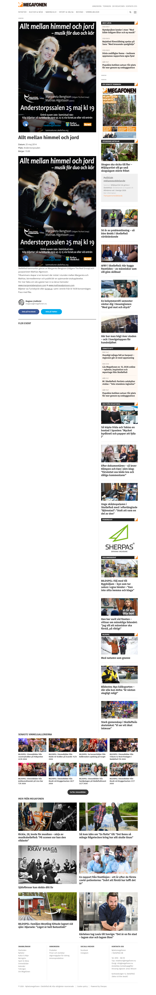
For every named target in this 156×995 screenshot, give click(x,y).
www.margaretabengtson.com (32, 285)
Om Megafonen (118, 6)
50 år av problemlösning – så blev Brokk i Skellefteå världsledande (118, 233)
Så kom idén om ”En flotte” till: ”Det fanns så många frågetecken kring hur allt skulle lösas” (106, 836)
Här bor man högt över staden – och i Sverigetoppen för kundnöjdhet (118, 339)
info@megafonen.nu (125, 963)
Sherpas (103, 986)
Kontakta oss (131, 6)
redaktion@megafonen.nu (126, 961)
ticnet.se (49, 288)
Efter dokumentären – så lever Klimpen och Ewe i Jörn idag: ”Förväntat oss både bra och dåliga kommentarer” (118, 470)
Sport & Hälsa (66, 12)
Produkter (53, 950)
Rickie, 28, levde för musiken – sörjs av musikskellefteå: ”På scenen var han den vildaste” (42, 837)
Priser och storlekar (57, 953)
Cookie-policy (82, 986)
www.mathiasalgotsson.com (61, 285)
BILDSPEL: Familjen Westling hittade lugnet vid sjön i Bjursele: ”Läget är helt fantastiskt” (45, 925)
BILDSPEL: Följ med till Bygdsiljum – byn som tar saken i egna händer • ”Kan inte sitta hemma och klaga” (117, 585)
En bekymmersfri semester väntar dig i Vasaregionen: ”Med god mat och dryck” (117, 304)
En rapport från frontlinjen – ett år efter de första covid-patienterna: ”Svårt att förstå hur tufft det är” (107, 880)
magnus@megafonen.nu (36, 304)
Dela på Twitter (51, 312)
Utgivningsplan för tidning (59, 956)
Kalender (21, 966)
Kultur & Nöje (36, 12)
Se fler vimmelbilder (78, 792)
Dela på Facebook (29, 312)
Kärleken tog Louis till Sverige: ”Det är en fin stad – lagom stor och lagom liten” (108, 936)
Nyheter (22, 12)
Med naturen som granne (115, 658)
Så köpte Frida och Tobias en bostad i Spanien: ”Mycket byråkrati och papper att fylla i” (118, 432)
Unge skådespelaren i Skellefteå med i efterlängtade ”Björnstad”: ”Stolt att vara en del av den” (119, 509)
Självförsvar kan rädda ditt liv (35, 887)
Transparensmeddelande (113, 196)
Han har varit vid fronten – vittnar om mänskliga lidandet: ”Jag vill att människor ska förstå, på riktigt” (119, 624)
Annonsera (97, 6)
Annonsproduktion (56, 958)
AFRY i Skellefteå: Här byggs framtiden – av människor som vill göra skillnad (119, 269)
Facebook (84, 950)
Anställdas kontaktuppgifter (122, 966)
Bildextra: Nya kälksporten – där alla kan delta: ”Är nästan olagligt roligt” (118, 690)
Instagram (84, 953)
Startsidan (22, 950)
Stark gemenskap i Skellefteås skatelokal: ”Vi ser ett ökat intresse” (119, 725)
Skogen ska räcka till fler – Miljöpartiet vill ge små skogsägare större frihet (116, 167)
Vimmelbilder (92, 12)
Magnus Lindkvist (33, 301)
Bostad (79, 12)
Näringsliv (51, 12)
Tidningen (107, 6)
